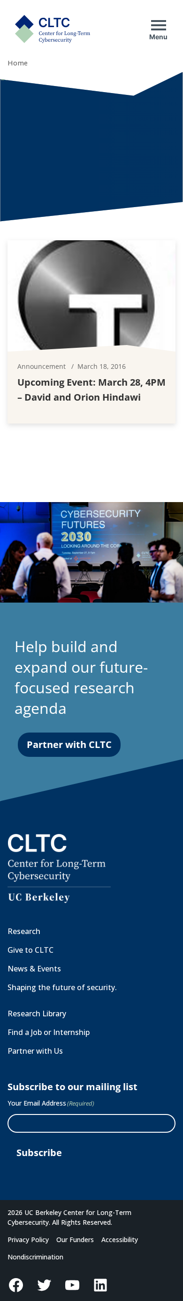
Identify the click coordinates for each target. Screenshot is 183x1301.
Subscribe (39, 1152)
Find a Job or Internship (49, 1032)
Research (24, 931)
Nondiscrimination (35, 1256)
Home (18, 62)
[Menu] (158, 25)
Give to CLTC (30, 950)
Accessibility (119, 1239)
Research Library (37, 1013)
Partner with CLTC (69, 744)
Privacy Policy (28, 1239)
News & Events (34, 968)
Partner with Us (35, 1051)
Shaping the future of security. (62, 987)
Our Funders (75, 1239)
